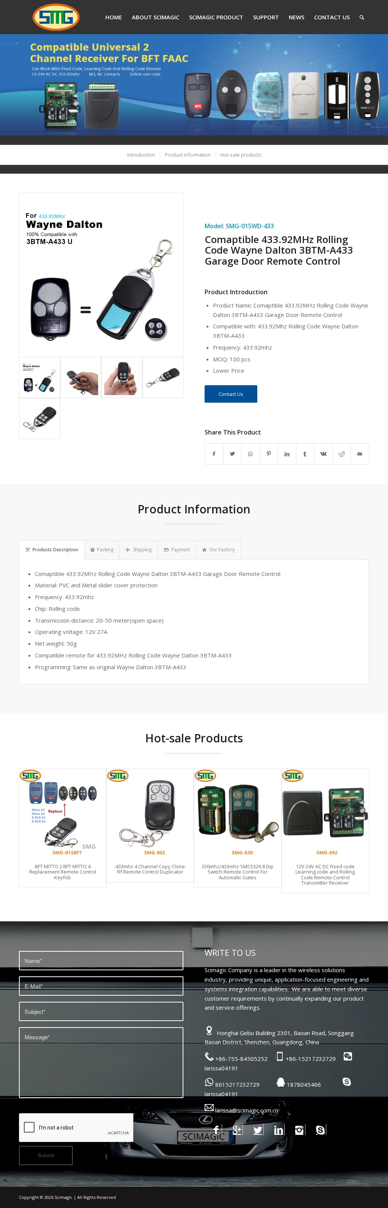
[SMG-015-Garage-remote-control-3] (163, 377)
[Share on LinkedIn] (287, 454)
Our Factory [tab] (222, 549)
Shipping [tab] (142, 549)
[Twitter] (257, 1129)
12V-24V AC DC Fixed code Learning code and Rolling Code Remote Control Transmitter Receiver (325, 874)
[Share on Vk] (323, 454)
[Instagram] (299, 1129)
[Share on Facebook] (214, 454)
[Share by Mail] (360, 454)
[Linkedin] (278, 1129)
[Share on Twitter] (232, 454)
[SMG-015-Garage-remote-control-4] (121, 377)
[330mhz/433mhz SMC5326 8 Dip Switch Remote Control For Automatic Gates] (237, 812)
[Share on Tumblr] (305, 454)
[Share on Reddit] (341, 454)
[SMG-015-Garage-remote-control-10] (81, 377)
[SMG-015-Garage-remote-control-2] (39, 418)
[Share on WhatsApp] (251, 454)
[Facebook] (216, 1129)
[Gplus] (237, 1129)
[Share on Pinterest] (269, 454)
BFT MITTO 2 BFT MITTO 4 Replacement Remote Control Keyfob (62, 872)
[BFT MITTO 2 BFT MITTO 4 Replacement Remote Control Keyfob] (62, 812)
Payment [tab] (180, 549)
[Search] (362, 17)
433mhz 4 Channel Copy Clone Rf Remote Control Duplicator (150, 869)
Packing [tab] (105, 549)
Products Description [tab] (55, 549)
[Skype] (320, 1129)
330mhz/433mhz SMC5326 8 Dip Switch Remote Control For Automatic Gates (238, 872)
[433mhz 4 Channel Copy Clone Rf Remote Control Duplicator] (150, 812)
